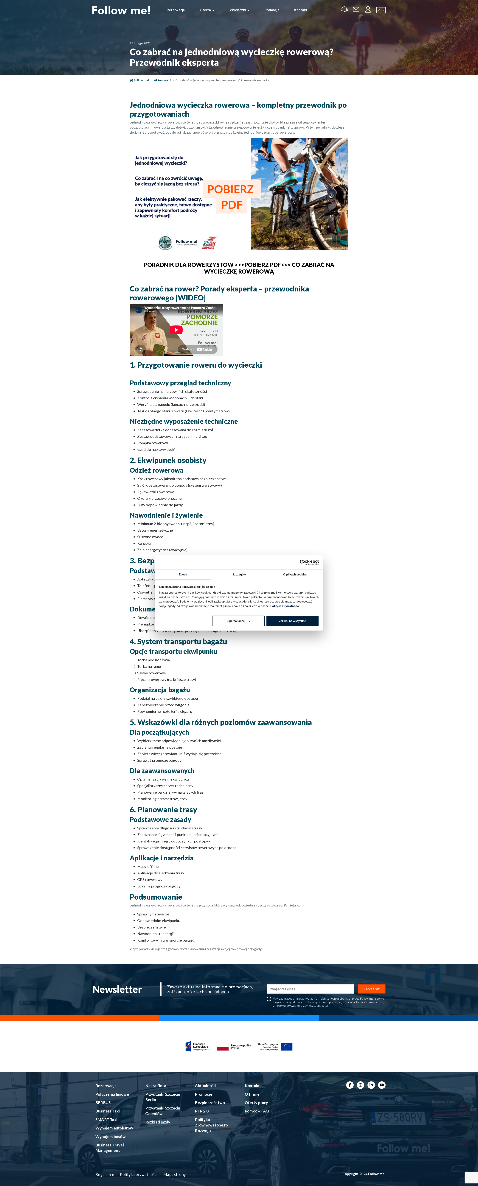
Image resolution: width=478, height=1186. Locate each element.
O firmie (252, 1094)
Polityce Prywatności (285, 606)
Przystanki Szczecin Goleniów (162, 1111)
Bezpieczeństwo (210, 1102)
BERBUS (103, 1102)
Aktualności (162, 80)
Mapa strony (174, 1174)
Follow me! (141, 80)
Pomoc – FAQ (257, 1111)
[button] (381, 10)
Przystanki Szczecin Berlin (162, 1097)
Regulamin (104, 1174)
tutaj (325, 1005)
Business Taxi (107, 1111)
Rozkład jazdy (157, 1122)
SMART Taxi (106, 1119)
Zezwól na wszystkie (292, 620)
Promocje (272, 10)
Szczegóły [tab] (239, 574)
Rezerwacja (176, 10)
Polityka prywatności (138, 1174)
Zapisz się (371, 989)
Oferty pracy (256, 1102)
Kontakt (300, 10)
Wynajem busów (110, 1136)
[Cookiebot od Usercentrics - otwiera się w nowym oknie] (302, 562)
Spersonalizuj (236, 620)
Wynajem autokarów (114, 1128)
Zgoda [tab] (183, 574)
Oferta (205, 10)
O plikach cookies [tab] (295, 574)
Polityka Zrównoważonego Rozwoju (211, 1125)
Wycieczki (238, 10)
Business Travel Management (109, 1148)
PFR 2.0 (201, 1111)
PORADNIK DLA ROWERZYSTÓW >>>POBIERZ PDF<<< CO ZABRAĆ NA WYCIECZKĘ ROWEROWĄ (239, 268)
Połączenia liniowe (112, 1094)
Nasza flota (155, 1085)
